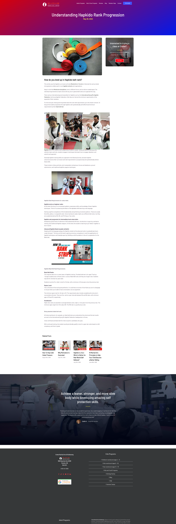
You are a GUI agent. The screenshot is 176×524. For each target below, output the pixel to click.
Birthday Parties (111, 474)
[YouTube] (65, 474)
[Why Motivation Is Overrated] (64, 345)
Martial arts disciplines (60, 89)
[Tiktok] (61, 474)
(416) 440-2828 (64, 468)
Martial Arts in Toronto (77, 84)
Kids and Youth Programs (111, 470)
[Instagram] (68, 474)
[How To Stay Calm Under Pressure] (48, 345)
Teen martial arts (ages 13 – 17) (111, 467)
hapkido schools (67, 86)
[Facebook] (58, 474)
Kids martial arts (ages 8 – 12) (111, 463)
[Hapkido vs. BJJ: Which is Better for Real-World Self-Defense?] (80, 345)
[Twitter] (63, 474)
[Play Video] (72, 183)
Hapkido (46, 150)
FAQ (111, 481)
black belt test (60, 106)
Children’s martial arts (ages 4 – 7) (111, 460)
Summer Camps (111, 484)
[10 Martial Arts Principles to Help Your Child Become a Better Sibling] (95, 345)
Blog (111, 477)
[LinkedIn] (70, 474)
